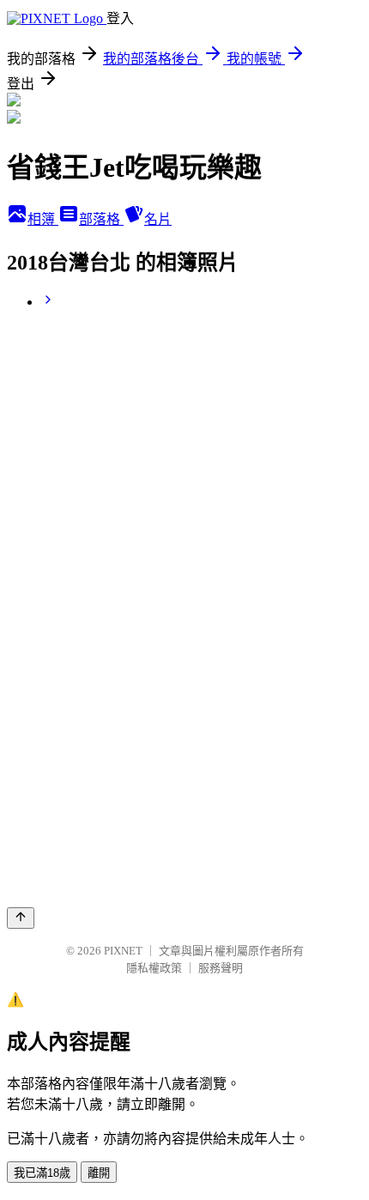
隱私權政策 (154, 967)
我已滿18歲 (42, 1173)
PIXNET (123, 950)
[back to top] (20, 918)
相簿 (42, 219)
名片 (158, 219)
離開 (99, 1173)
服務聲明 (220, 967)
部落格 (101, 219)
